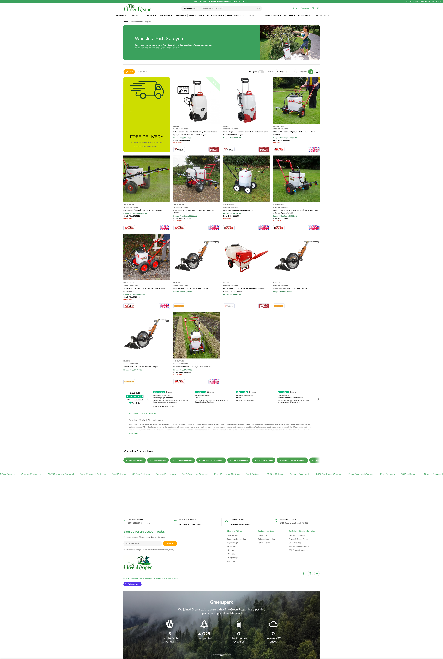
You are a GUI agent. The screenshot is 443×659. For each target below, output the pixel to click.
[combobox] (221, 8)
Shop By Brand (412, 1)
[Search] (258, 8)
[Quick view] (216, 82)
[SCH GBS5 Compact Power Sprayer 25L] (246, 178)
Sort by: (271, 72)
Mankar (176, 283)
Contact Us (436, 1)
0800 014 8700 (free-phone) (139, 523)
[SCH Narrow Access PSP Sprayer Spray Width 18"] (196, 335)
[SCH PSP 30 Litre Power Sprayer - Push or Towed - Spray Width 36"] (296, 100)
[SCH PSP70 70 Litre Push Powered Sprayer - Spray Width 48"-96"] (196, 178)
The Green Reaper (137, 578)
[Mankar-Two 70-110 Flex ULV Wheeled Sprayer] (196, 257)
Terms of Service (153, 550)
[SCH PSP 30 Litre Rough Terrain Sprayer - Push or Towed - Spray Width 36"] (146, 257)
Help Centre (425, 1)
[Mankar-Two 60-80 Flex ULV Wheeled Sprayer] (296, 257)
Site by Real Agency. (170, 578)
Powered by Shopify (153, 578)
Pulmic (176, 126)
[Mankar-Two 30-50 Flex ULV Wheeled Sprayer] (146, 335)
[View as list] (317, 71)
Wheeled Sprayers (180, 129)
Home (125, 21)
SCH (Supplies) (278, 126)
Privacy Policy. (168, 550)
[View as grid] (310, 71)
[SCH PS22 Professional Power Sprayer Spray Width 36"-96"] (146, 178)
